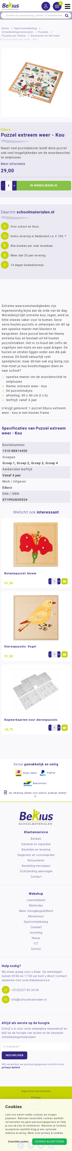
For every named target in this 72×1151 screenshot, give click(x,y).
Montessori (36, 916)
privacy (45, 1133)
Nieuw (36, 938)
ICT (36, 943)
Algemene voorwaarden (36, 1091)
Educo (6, 129)
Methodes (36, 905)
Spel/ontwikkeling (25, 28)
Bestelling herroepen (36, 865)
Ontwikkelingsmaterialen (17, 32)
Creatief (36, 927)
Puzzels (43, 32)
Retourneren (36, 860)
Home (5, 28)
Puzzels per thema (14, 35)
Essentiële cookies (18, 1141)
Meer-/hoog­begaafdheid (36, 911)
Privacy (36, 1097)
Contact (36, 876)
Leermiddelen (36, 900)
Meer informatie (13, 164)
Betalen (36, 838)
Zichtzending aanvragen (36, 871)
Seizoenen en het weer (45, 35)
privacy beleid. (11, 1067)
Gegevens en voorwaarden (36, 855)
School (36, 949)
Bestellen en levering (36, 849)
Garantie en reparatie (36, 844)
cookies (58, 1133)
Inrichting (36, 932)
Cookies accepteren (49, 1141)
